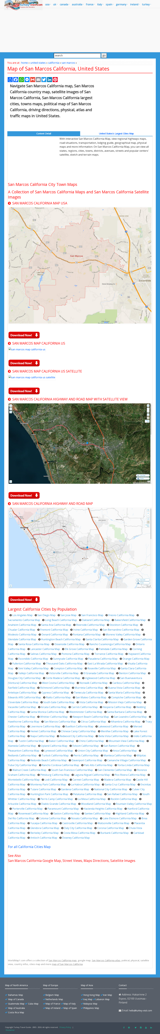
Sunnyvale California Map (68, 658)
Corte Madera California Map (63, 678)
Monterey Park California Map (48, 784)
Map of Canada (16, 999)
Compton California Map (68, 668)
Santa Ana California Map (56, 625)
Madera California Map (117, 779)
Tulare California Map (43, 789)
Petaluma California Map (87, 794)
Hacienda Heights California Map (103, 808)
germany (121, 4)
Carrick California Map (84, 707)
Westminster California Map (85, 712)
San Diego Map (46, 615)
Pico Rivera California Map (130, 775)
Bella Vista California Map (113, 736)
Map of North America (16, 985)
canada (64, 4)
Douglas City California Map (24, 678)
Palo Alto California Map (98, 765)
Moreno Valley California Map (123, 634)
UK (54, 4)
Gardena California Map (75, 789)
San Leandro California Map (130, 716)
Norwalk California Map (94, 683)
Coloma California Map (52, 818)
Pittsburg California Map (54, 775)
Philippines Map (91, 1008)
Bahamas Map (15, 994)
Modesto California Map (22, 634)
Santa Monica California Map (47, 712)
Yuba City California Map (22, 765)
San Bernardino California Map (121, 629)
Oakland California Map (96, 620)
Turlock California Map (55, 755)
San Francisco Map (92, 615)
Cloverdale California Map (23, 702)
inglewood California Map (100, 678)
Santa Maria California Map (124, 692)
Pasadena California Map (103, 658)
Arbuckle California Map (22, 804)
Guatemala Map (16, 1003)
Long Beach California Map (61, 620)
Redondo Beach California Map (48, 760)
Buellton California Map (79, 726)
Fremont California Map (54, 629)
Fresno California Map (121, 615)
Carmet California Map (85, 779)
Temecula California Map (88, 692)
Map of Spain (70, 1008)
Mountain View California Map (126, 741)
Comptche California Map (126, 697)
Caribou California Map (126, 683)
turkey (146, 4)
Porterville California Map (27, 808)
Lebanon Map (102, 999)
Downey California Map (76, 837)
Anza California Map (125, 750)
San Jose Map (68, 615)
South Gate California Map (58, 702)
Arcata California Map (53, 707)
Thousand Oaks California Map (64, 663)
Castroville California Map (77, 823)
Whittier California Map (54, 716)
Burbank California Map (114, 833)
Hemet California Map (43, 731)
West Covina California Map (58, 683)
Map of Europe (50, 985)
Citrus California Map (93, 721)
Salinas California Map (43, 654)
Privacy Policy (65, 1027)
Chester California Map (21, 716)
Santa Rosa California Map (33, 644)
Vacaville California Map (22, 707)
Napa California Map (42, 736)
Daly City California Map (78, 828)
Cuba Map (33, 1003)
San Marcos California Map (60, 721)
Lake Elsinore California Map (120, 818)
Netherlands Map (54, 999)
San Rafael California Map (122, 794)
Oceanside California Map (69, 644)
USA (47, 4)
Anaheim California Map (22, 625)
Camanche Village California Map (126, 760)
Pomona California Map (75, 654)
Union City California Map (93, 750)
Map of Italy (69, 1003)
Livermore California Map (45, 726)
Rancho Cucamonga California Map (110, 644)
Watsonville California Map (113, 823)
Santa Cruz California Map (120, 784)
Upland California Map (54, 745)
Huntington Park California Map (49, 794)
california (53, 62)
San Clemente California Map (115, 770)
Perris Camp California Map (56, 799)
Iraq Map (87, 999)
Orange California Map (135, 658)
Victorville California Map (63, 673)
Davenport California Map (87, 760)
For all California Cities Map (29, 847)
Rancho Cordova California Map (60, 765)
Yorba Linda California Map (134, 765)
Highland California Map (130, 813)
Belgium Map (52, 994)
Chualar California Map (21, 629)
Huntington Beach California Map (61, 639)
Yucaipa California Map (43, 823)
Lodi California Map (56, 779)
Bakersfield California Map (130, 620)
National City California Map (110, 789)
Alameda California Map (22, 745)
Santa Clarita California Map (102, 639)
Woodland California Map (96, 804)
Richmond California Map (55, 687)
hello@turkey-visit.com (140, 1010)
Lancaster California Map (45, 649)
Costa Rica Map (16, 1012)
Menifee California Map (114, 731)
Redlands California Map (22, 755)
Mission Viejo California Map (125, 702)
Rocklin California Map (124, 799)
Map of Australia (16, 1008)
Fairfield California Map (21, 687)
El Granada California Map (98, 673)
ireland (134, 4)
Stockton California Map (124, 625)
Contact (123, 985)
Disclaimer (10, 1030)
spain (109, 4)
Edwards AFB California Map (24, 697)
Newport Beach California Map (91, 716)
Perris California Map (86, 755)
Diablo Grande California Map (58, 804)
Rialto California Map (58, 697)
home (24, 62)
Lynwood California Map (58, 750)
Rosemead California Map (33, 813)
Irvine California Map (85, 629)
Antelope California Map (22, 692)
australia (77, 4)
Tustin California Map (31, 741)
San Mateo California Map (91, 697)
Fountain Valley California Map (134, 804)
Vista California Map (91, 702)
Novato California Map (84, 818)
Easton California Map (66, 813)
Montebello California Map (24, 779)
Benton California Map (132, 673)
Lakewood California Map (113, 726)
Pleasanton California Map (23, 750)
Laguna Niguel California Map (92, 775)
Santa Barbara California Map (124, 712)
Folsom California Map (85, 745)
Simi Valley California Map (33, 668)
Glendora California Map (44, 828)
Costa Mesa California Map (79, 833)
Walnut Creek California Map (29, 770)
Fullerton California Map (26, 663)
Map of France (52, 1003)
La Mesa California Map (92, 799)
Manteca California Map (118, 755)
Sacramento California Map (24, 620)
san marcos (68, 62)
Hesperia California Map (117, 707)
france (89, 4)
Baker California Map (61, 741)
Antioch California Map (43, 837)
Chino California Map (91, 741)
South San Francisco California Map (72, 770)
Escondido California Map (33, 658)
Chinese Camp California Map (78, 731)
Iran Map (107, 994)
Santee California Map (98, 813)
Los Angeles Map (22, 615)
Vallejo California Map (31, 673)
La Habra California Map (85, 784)
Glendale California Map (22, 639)
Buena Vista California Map (124, 687)
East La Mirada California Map (105, 663)
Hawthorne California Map (23, 721)
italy (99, 4)
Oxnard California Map (54, 634)
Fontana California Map (87, 634)
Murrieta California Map (89, 687)
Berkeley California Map (44, 833)
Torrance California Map (108, 654)
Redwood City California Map (76, 736)
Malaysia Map (90, 1003)
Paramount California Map (63, 808)
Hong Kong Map (91, 994)
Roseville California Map (102, 668)
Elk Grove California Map (79, 649)
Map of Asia (87, 985)
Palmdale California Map (113, 649)
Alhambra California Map (125, 721)
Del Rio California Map (21, 818)
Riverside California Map (90, 625)
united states (38, 62)
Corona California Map (110, 828)
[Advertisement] (80, 30)
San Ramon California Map (119, 745)
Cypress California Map (55, 692)
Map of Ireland (52, 1008)
